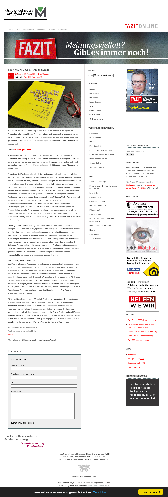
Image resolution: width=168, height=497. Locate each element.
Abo (18, 29)
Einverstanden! (151, 492)
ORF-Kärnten (94, 115)
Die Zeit (92, 142)
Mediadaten (130, 185)
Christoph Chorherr (97, 202)
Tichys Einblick (95, 238)
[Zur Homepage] (86, 64)
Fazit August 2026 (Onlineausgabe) (142, 320)
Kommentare (16, 392)
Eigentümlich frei (95, 146)
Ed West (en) (94, 210)
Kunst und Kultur (38, 77)
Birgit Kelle (93, 193)
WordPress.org (134, 367)
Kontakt (52, 29)
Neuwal (92, 230)
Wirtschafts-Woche (97, 167)
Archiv (90, 75)
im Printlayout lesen (22, 150)
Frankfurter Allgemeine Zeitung (101, 154)
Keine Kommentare (45, 74)
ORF (91, 106)
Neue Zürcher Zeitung (98, 159)
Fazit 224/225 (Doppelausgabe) (140, 336)
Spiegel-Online (95, 163)
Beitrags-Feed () (136, 359)
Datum (92, 89)
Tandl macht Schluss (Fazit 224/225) (142, 332)
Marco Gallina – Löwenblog (100, 226)
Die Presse (93, 98)
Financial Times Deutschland (100, 150)
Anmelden (132, 354)
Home (11, 29)
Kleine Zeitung (95, 102)
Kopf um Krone (95, 214)
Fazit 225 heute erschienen (138, 340)
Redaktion (19, 74)
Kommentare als (136, 363)
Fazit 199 (27, 77)
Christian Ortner (95, 197)
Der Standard (94, 93)
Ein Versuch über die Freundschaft (28, 69)
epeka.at (11, 334)
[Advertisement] (108, 12)
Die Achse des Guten (97, 206)
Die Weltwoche (95, 138)
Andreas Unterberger (97, 182)
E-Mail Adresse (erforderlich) (22, 374)
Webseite (14, 383)
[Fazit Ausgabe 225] (142, 111)
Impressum (63, 29)
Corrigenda (93, 133)
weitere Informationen (95, 486)
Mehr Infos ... (101, 492)
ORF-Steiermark (96, 119)
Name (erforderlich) (19, 365)
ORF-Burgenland (96, 110)
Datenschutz (28, 29)
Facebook (41, 29)
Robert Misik (94, 234)
